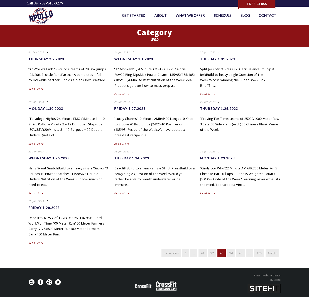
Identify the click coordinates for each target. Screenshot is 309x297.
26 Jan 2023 (122, 102)
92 (212, 253)
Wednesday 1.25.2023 (49, 158)
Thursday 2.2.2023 (46, 59)
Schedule (223, 15)
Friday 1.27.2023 (130, 109)
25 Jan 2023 (208, 102)
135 (259, 253)
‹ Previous (171, 253)
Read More (36, 89)
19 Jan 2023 (36, 201)
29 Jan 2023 (36, 102)
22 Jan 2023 (208, 151)
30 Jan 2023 (208, 52)
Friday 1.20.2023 (44, 208)
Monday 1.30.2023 (45, 109)
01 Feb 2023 (36, 52)
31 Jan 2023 (122, 52)
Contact (267, 15)
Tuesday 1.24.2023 (131, 158)
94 (231, 253)
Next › (272, 253)
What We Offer (190, 15)
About (160, 15)
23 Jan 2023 (122, 151)
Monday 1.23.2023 (217, 158)
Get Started (133, 15)
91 (202, 253)
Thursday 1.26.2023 (219, 109)
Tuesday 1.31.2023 (217, 59)
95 (240, 253)
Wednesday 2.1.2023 (133, 59)
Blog (245, 15)
